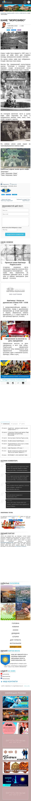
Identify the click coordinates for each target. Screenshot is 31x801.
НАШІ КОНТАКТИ (10, 681)
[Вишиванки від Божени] (15, 754)
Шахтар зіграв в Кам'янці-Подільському (18, 438)
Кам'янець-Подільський (7, 542)
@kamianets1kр (6, 676)
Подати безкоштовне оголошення (15, 376)
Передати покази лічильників (13, 380)
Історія (15, 636)
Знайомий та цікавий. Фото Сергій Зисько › (23, 200)
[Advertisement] (15, 401)
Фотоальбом (15, 643)
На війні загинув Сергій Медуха (16, 440)
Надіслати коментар (15, 234)
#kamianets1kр (6, 678)
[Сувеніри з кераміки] (15, 767)
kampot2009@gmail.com (18, 660)
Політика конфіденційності (11, 663)
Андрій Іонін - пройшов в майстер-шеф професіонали (18, 428)
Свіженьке (6, 423)
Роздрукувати (5, 184)
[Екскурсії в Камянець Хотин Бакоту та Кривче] (15, 715)
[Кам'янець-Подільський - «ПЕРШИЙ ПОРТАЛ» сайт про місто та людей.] (7, 1)
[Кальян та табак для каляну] (15, 780)
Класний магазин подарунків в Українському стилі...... (14, 495)
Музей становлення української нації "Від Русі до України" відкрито (17, 451)
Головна (15, 623)
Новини (15, 626)
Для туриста (15, 640)
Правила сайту (23, 663)
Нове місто (23, 13)
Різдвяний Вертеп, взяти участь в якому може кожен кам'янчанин (18, 444)
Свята (22, 423)
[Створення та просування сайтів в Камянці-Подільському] (15, 702)
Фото (17, 13)
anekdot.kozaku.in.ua (13, 516)
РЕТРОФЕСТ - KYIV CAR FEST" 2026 (17, 455)
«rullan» (27, 685)
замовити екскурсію (21, 546)
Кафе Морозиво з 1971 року (15, 448)
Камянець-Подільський (7, 13)
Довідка (15, 423)
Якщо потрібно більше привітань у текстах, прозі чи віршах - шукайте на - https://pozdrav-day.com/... (18, 486)
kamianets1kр (5, 674)
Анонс (15, 630)
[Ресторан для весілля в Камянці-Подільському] (15, 728)
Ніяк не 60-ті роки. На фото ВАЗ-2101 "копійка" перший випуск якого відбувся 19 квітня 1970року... (18, 503)
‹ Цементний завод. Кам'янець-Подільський (7, 200)
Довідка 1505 (15, 647)
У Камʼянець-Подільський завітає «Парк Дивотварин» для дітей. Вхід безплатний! (18, 434)
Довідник (15, 633)
